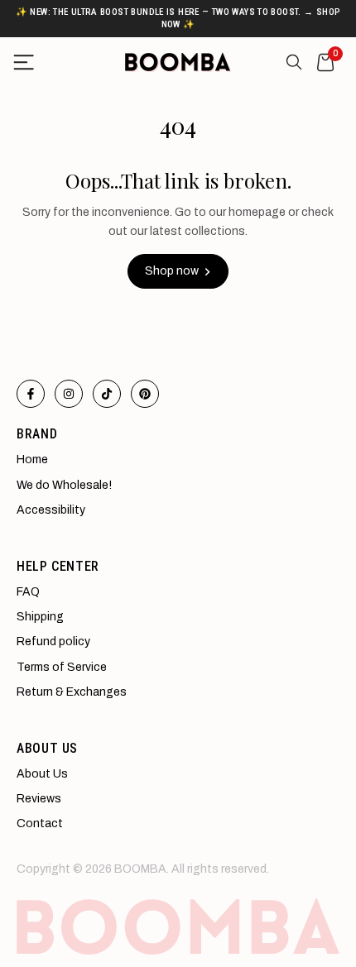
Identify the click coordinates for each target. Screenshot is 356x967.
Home (32, 459)
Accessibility (51, 510)
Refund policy (53, 641)
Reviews (39, 798)
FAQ (28, 592)
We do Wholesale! (64, 485)
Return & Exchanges (72, 692)
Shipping (40, 616)
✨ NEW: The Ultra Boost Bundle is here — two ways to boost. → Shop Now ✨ (178, 18)
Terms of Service (62, 667)
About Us (42, 774)
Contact (40, 823)
